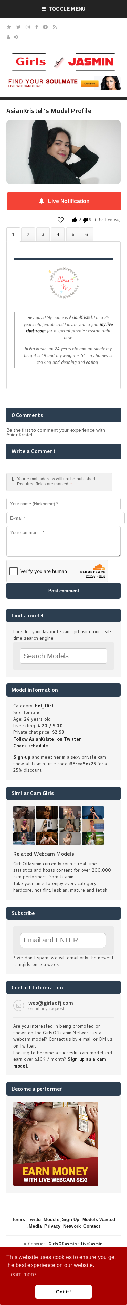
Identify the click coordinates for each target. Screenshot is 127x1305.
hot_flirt (44, 706)
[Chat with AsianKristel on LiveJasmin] (63, 129)
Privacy (52, 1226)
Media (35, 1226)
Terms (18, 1219)
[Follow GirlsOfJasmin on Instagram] (28, 27)
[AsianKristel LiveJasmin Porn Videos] (86, 234)
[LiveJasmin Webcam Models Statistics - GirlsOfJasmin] (63, 55)
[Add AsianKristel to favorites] (61, 219)
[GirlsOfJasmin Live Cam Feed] (55, 27)
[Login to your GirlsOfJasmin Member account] (16, 37)
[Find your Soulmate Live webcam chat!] (63, 78)
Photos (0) (28, 234)
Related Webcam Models (43, 854)
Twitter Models (43, 1219)
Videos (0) (43, 234)
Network (72, 1226)
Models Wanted (98, 1219)
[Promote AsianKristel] (73, 234)
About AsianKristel (13, 234)
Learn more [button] (21, 1274)
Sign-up (21, 757)
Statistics (58, 234)
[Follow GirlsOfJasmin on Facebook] (36, 27)
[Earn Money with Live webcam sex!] (55, 1104)
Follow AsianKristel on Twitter (47, 739)
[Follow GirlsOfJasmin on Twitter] (18, 27)
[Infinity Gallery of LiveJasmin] (9, 27)
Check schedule (30, 746)
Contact (91, 1226)
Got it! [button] (63, 1291)
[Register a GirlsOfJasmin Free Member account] (8, 37)
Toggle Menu (67, 9)
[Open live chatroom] (64, 286)
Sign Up (70, 1219)
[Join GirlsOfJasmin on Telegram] (45, 27)
